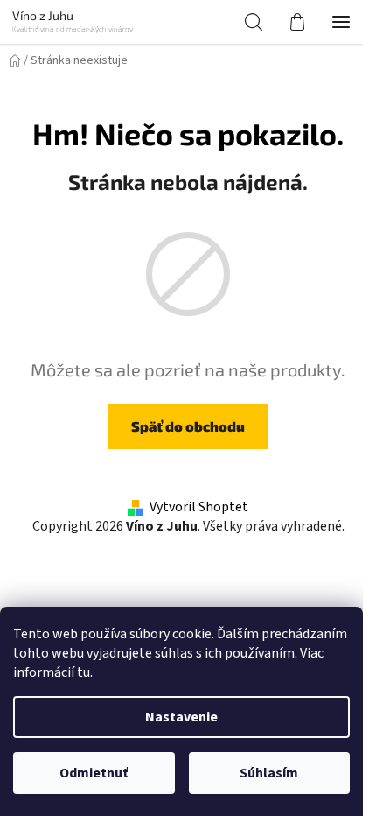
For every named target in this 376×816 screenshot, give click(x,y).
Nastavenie (181, 717)
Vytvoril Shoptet (199, 507)
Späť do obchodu (188, 426)
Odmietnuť (93, 773)
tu (83, 672)
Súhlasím (269, 773)
